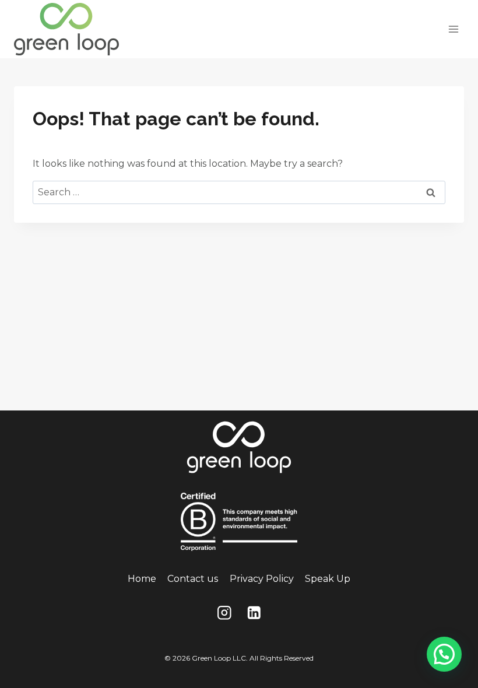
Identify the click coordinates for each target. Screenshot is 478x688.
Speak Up (327, 578)
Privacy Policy (262, 578)
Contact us (192, 578)
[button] (444, 654)
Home (142, 578)
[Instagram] (224, 613)
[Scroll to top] (443, 635)
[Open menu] (453, 29)
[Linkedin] (254, 613)
